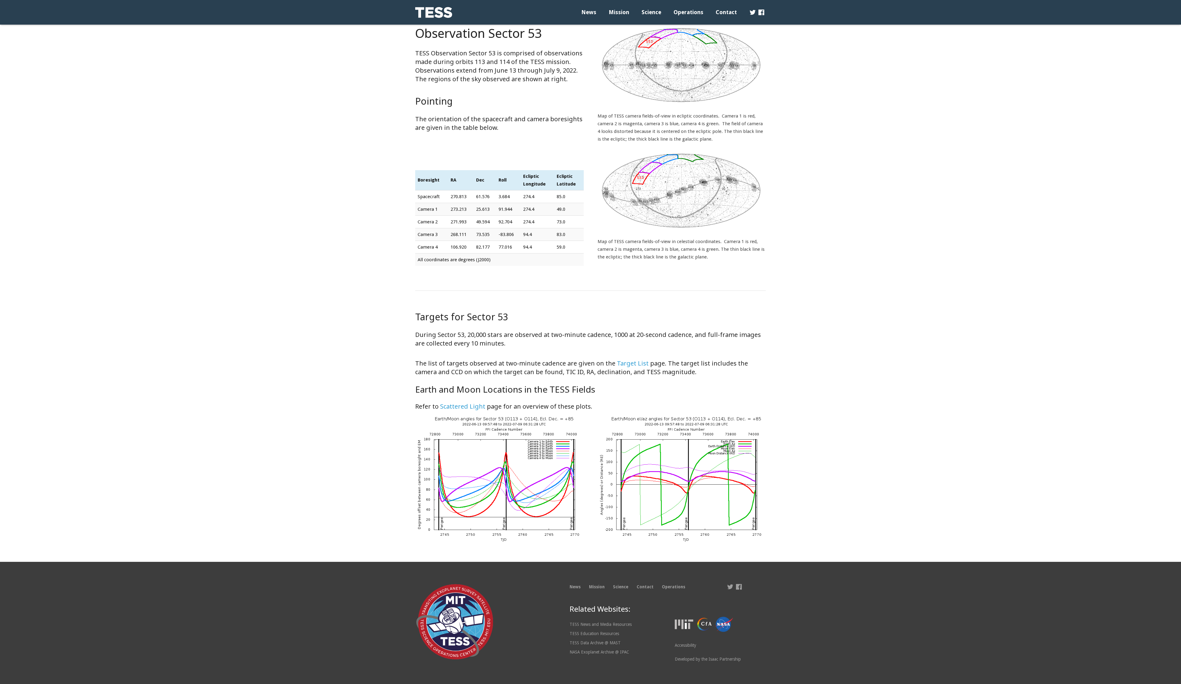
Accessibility (685, 645)
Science (620, 586)
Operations (673, 586)
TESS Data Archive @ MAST (595, 642)
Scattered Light (462, 406)
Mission (597, 586)
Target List (633, 363)
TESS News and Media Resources (601, 624)
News (575, 586)
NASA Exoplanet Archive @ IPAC (599, 652)
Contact (645, 586)
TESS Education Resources (594, 633)
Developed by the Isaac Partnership (708, 659)
